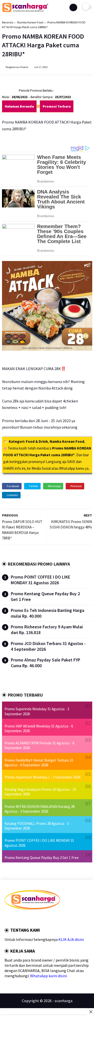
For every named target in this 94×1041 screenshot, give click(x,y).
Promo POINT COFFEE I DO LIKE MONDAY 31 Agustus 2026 (40, 580)
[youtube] (39, 918)
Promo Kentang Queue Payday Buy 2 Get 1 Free (42, 857)
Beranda (7, 22)
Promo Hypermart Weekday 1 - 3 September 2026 (42, 777)
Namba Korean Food (30, 22)
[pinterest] (26, 918)
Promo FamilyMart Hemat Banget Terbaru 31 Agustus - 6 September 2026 (39, 762)
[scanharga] (25, 11)
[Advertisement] (47, 1028)
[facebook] (6, 918)
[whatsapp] (19, 918)
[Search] (73, 7)
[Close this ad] (90, 1011)
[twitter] (12, 918)
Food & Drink (37, 441)
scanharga (63, 1000)
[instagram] (33, 918)
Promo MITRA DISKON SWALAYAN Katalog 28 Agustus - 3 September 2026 (39, 809)
